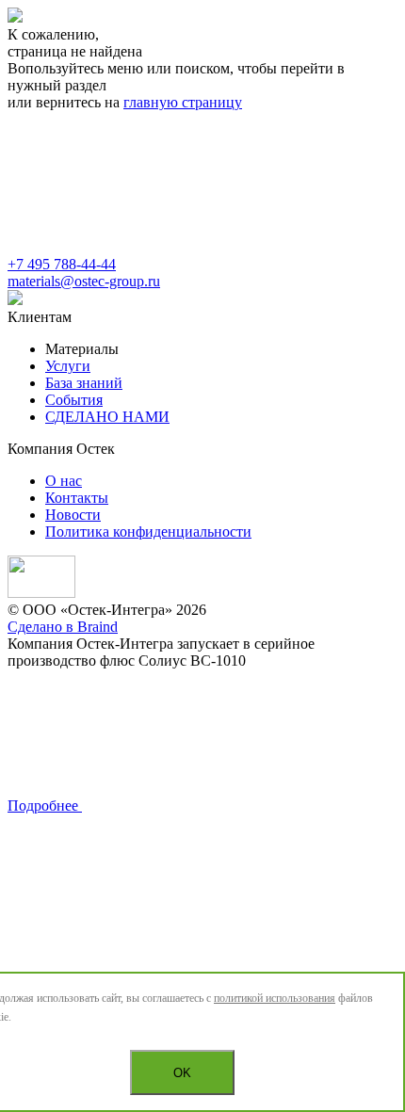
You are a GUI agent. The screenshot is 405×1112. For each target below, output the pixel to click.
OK (182, 1073)
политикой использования (274, 998)
